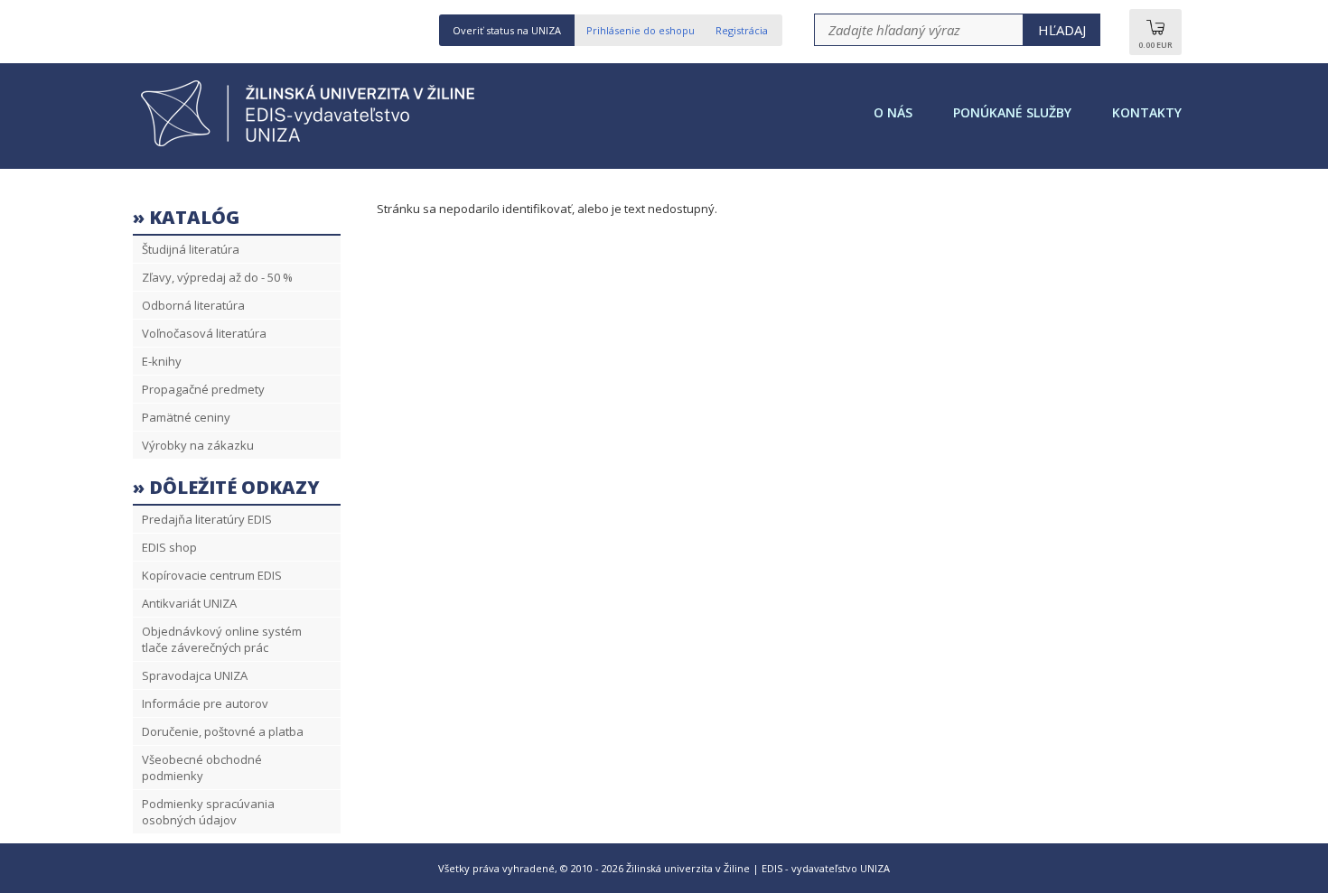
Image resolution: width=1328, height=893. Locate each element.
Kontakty (1147, 112)
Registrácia (741, 30)
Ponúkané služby (1012, 112)
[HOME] (313, 145)
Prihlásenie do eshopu (640, 30)
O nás (893, 112)
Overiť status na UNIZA (507, 30)
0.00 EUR (1155, 45)
